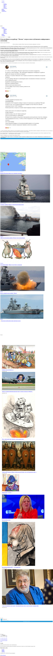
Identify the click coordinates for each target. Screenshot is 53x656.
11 (2, 638)
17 (1, 639)
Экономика (5, 4)
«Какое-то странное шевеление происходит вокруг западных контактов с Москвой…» (17, 391)
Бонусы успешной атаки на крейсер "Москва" (8, 293)
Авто (4, 6)
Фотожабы (3, 10)
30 (0, 641)
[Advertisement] (26, 19)
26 (3, 640)
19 (3, 639)
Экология (5, 7)
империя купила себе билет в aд (7, 369)
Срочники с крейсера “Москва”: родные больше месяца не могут (12, 204)
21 (5, 639)
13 (4, 638)
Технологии (5, 8)
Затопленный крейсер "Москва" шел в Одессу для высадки (11, 264)
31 (1, 641)
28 (5, 640)
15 (6, 638)
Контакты (3, 651)
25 (2, 640)
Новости (3, 2)
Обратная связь (4, 11)
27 (4, 640)
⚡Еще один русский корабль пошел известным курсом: (10, 320)
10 (1, 638)
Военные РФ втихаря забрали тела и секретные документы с (11, 173)
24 (1, 640)
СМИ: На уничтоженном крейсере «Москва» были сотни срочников (12, 237)
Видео (3, 34)
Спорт (4, 5)
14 (5, 638)
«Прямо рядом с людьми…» (7, 492)
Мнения (3, 9)
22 (6, 639)
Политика (5, 3)
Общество (5, 31)
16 (0, 639)
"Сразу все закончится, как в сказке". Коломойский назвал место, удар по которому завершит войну (20, 605)
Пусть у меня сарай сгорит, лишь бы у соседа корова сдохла (13, 439)
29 (6, 640)
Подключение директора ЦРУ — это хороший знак (11, 567)
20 (4, 639)
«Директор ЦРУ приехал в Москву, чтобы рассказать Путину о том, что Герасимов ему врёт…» (19, 472)
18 (2, 639)
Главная (3, 27)
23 (0, 640)
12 (3, 638)
